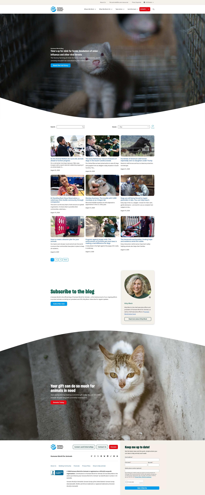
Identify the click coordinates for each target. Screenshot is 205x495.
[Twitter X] (98, 455)
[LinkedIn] (107, 455)
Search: (53, 127)
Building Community (65, 466)
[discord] (117, 455)
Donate (143, 9)
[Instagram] (94, 455)
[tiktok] (110, 455)
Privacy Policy (86, 466)
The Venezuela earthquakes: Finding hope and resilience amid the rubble (136, 240)
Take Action (119, 9)
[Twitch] (91, 455)
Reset (152, 128)
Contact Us (102, 447)
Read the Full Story (60, 65)
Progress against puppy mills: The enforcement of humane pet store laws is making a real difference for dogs (101, 241)
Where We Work (89, 9)
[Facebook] (101, 455)
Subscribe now (59, 304)
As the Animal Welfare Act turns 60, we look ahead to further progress (67, 160)
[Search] (152, 9)
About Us (103, 2)
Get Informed (132, 9)
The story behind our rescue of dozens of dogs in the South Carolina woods (101, 160)
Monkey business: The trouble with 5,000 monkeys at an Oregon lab (101, 199)
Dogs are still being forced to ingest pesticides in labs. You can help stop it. (135, 199)
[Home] (57, 447)
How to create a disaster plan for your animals (65, 240)
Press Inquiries (136, 2)
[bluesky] (104, 455)
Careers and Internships (84, 447)
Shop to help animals (99, 466)
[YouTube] (114, 455)
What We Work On (104, 9)
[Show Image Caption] (204, 95)
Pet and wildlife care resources (119, 2)
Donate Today (58, 402)
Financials (77, 466)
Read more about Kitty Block (138, 319)
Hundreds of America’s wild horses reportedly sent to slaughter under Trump (136, 160)
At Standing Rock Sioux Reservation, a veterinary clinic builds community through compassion (67, 200)
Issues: (114, 127)
